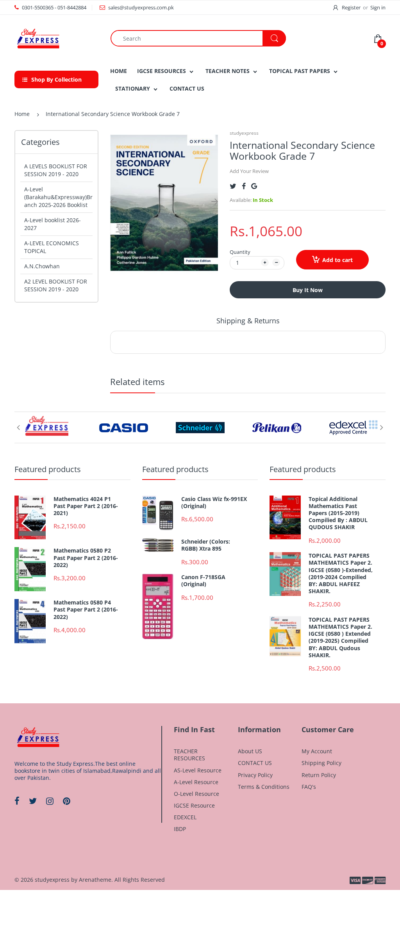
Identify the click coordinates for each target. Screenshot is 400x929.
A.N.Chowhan (42, 266)
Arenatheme (95, 879)
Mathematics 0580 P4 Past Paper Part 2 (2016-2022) (86, 609)
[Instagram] (50, 801)
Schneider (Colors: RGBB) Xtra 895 (205, 545)
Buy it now (308, 290)
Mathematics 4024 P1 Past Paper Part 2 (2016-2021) (86, 506)
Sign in (378, 7)
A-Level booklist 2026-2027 (52, 224)
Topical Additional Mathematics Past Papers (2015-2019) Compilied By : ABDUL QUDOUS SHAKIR (338, 513)
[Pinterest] (66, 801)
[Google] (254, 186)
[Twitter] (233, 186)
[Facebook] (244, 186)
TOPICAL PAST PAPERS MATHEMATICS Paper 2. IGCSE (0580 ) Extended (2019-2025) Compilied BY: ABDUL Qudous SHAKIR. (340, 637)
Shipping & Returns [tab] (248, 320)
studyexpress (244, 133)
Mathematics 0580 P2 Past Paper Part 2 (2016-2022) (86, 557)
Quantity (240, 251)
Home (22, 114)
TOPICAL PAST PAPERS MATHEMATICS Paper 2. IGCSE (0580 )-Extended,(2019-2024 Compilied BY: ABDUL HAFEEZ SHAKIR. (341, 573)
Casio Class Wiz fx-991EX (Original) (214, 503)
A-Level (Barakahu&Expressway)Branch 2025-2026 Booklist (58, 197)
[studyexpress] (37, 37)
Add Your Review (249, 171)
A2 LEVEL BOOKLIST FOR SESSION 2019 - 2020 (55, 285)
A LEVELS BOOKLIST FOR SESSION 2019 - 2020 (55, 170)
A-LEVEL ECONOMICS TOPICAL (51, 247)
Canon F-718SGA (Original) (203, 581)
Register (351, 7)
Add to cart (337, 260)
